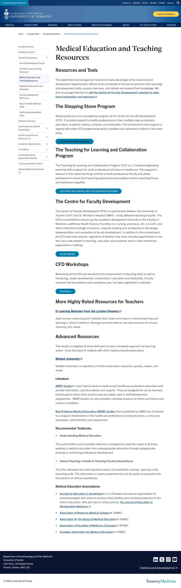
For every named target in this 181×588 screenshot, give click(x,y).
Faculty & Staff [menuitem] (30, 24)
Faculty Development (27, 57)
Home (20, 34)
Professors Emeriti (26, 52)
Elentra (145, 3)
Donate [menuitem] (170, 24)
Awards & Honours (27, 121)
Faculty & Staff (33, 34)
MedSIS (153, 3)
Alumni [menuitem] (126, 24)
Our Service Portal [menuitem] (148, 24)
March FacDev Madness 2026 (30, 105)
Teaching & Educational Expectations (29, 128)
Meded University (68, 359)
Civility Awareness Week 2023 (30, 114)
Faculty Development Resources (28, 96)
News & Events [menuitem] (74, 24)
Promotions (23, 149)
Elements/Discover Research (31, 169)
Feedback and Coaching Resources (30, 70)
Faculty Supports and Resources (28, 137)
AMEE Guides (64, 386)
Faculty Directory (26, 46)
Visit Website (65, 291)
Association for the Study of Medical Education (88, 519)
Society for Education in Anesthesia (81, 493)
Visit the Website (67, 254)
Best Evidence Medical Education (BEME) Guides (86, 411)
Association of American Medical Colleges (85, 512)
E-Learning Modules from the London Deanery (87, 311)
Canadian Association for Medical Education (86, 531)
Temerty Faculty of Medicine (15, 3)
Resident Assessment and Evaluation (31, 87)
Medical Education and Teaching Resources (29, 79)
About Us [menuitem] (9, 24)
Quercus (170, 3)
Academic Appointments (29, 143)
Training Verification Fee (29, 163)
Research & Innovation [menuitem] (102, 24)
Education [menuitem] (52, 24)
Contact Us (126, 3)
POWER (162, 3)
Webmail (136, 3)
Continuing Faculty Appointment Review (27, 156)
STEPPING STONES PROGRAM (74, 141)
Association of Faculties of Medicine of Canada (88, 525)
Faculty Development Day (30, 63)
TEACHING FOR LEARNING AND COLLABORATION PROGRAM (88, 191)
